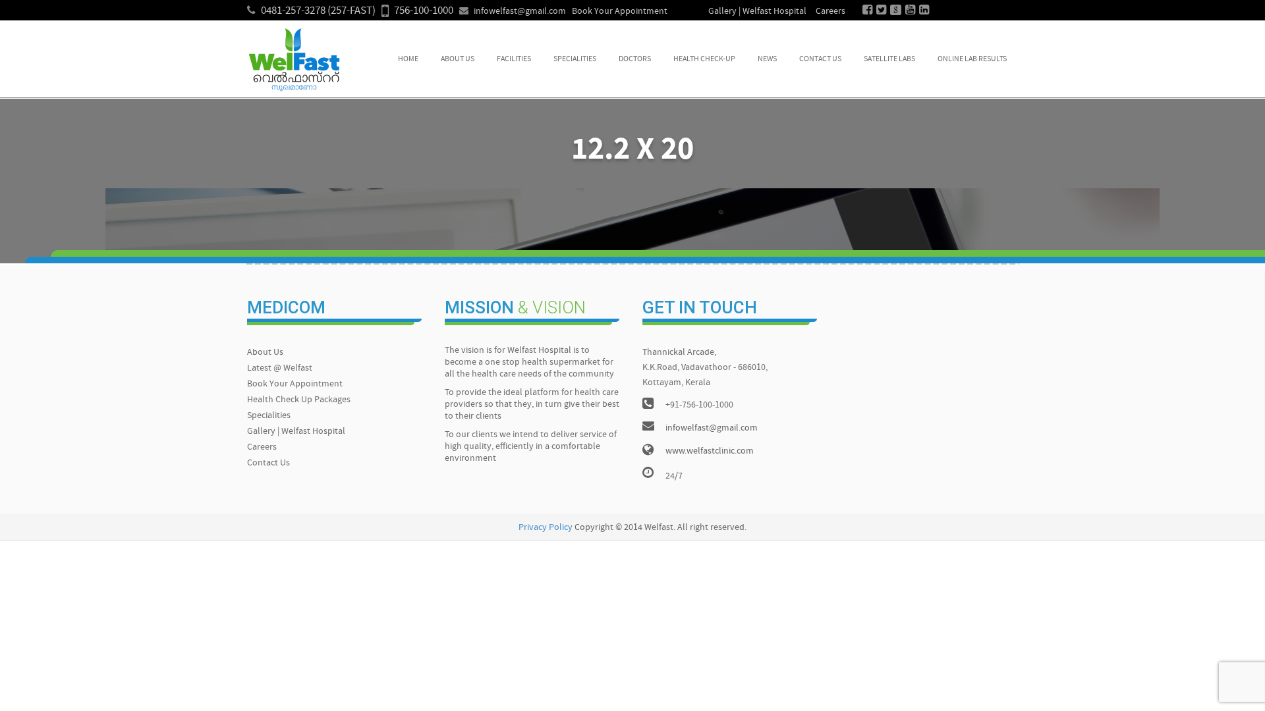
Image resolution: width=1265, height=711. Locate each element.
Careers (830, 11)
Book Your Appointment (619, 11)
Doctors (635, 59)
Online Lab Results (972, 59)
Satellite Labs (889, 59)
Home (408, 59)
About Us (457, 59)
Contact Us (820, 59)
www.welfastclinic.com (709, 451)
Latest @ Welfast (279, 368)
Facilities (514, 59)
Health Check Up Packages (299, 400)
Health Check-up (704, 59)
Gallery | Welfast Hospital (757, 11)
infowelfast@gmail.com (520, 11)
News (767, 59)
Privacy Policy (546, 528)
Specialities (574, 59)
